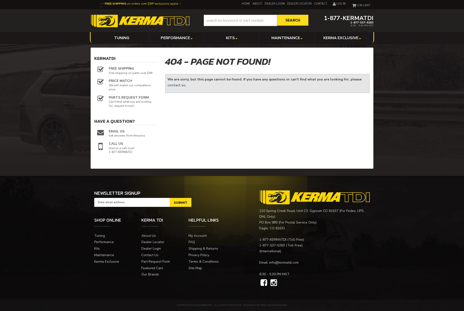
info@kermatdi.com (284, 262)
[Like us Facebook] (264, 283)
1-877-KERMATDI (272, 239)
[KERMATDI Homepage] (140, 20)
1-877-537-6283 (272, 245)
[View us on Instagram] (273, 283)
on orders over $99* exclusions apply (141, 4)
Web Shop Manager (273, 305)
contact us (176, 85)
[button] (256, 20)
